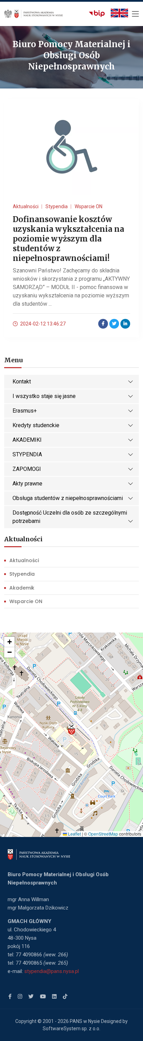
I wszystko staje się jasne (44, 396)
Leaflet (74, 834)
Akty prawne (27, 483)
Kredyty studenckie (35, 425)
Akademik (21, 588)
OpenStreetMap (103, 834)
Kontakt (21, 381)
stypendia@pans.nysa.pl (51, 971)
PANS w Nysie (85, 1021)
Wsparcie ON (25, 601)
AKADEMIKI (27, 440)
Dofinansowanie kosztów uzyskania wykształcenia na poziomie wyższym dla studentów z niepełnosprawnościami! (68, 238)
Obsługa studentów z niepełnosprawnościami (67, 498)
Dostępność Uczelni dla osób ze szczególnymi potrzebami (69, 516)
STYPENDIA (27, 454)
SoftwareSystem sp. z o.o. (71, 1028)
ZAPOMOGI (26, 469)
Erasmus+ (24, 410)
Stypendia (22, 574)
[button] (71, 729)
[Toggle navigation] (135, 14)
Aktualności (24, 560)
